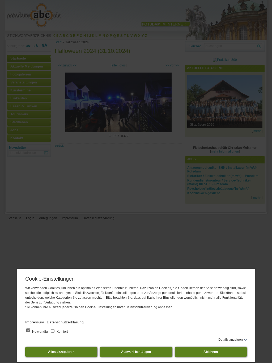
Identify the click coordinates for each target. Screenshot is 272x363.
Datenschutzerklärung (65, 322)
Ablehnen (210, 352)
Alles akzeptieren (61, 352)
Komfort (62, 332)
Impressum (34, 322)
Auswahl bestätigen (136, 352)
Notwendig (40, 332)
